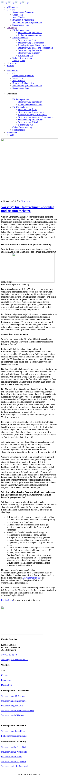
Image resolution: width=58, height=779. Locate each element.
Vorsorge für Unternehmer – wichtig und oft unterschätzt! (27, 209)
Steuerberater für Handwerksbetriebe (17, 710)
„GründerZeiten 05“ (32, 578)
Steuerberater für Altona (11, 756)
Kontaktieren (7, 600)
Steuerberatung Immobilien (13, 731)
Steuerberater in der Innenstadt (14, 766)
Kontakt (4, 675)
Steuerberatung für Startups (13, 696)
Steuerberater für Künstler (12, 715)
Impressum (6, 680)
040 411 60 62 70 (9, 654)
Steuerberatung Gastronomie (13, 701)
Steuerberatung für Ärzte (12, 705)
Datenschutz (6, 685)
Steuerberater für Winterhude (14, 752)
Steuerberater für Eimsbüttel (13, 747)
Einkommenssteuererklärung (13, 736)
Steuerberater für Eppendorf (13, 761)
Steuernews (26, 201)
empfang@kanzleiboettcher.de (14, 659)
